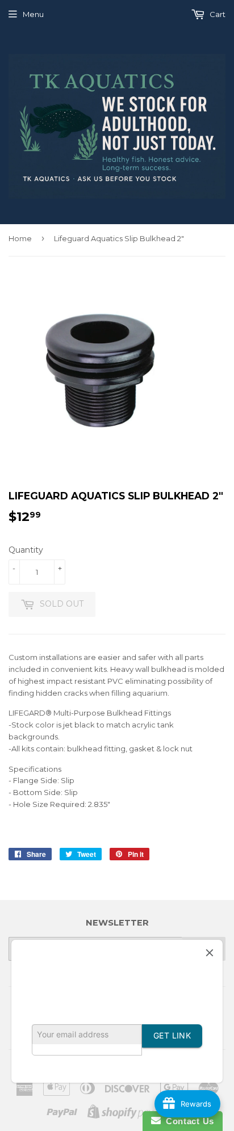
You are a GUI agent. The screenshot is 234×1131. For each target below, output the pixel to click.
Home (20, 238)
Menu (33, 14)
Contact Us (187, 1121)
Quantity (26, 550)
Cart (216, 14)
